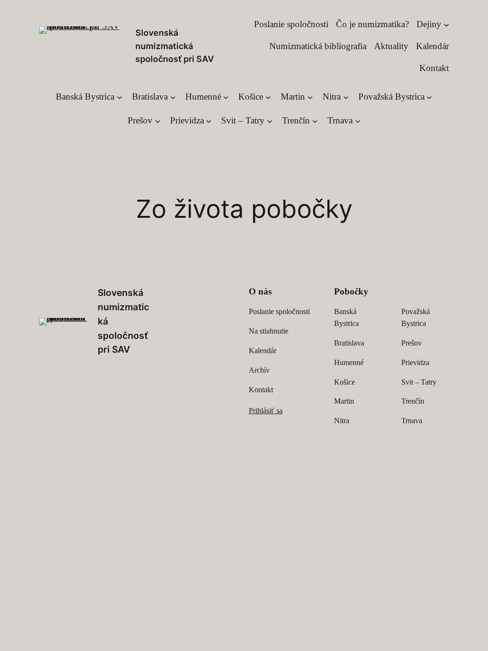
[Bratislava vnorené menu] (173, 97)
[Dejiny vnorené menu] (446, 24)
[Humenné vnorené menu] (226, 97)
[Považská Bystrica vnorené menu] (429, 97)
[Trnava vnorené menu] (358, 120)
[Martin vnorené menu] (310, 97)
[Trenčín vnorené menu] (315, 120)
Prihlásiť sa (266, 411)
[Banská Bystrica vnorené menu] (119, 97)
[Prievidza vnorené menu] (209, 120)
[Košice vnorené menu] (268, 97)
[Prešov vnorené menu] (158, 120)
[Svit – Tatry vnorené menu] (270, 120)
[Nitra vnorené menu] (346, 97)
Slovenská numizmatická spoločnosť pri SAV (174, 46)
